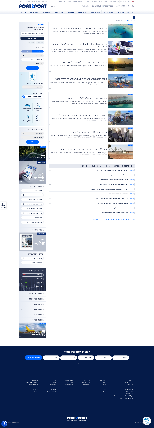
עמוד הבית (130, 12)
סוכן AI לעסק (31, 42)
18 (111, 219)
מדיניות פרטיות (129, 389)
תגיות (126, 20)
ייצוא (38, 51)
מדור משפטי (46, 12)
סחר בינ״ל (53, 380)
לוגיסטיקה (35, 389)
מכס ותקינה (53, 385)
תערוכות (36, 391)
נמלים (104, 383)
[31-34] (96, 219)
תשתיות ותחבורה (69, 385)
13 (124, 219)
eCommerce (82, 12)
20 (106, 219)
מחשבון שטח (39, 309)
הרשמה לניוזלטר (67, 1)
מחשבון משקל (38, 320)
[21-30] (103, 219)
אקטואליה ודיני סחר (51, 391)
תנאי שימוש (130, 387)
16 (116, 219)
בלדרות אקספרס (86, 383)
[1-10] (132, 219)
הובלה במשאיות (69, 380)
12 (126, 219)
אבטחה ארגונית (52, 389)
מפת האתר (130, 385)
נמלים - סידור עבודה (36, 254)
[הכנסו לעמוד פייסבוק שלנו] (32, 172)
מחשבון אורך (39, 304)
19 (109, 219)
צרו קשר (60, 1)
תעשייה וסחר (34, 12)
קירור (104, 389)
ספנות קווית (103, 380)
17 (114, 219)
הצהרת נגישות (129, 391)
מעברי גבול (70, 387)
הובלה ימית (120, 12)
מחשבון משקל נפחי (36, 299)
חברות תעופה (87, 380)
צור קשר (23, 12)
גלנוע (104, 385)
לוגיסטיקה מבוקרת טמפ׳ (32, 383)
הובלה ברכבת (70, 383)
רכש (37, 387)
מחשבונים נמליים (103, 1)
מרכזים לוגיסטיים (33, 385)
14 (121, 219)
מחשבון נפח (39, 314)
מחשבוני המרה (94, 1)
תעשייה (54, 383)
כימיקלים (103, 391)
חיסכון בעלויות (40, 42)
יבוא (27, 51)
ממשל (54, 387)
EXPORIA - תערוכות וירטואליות (125, 398)
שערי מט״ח (86, 1)
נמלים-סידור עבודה (77, 1)
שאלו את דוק (32, 38)
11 (128, 219)
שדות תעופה (87, 387)
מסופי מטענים (102, 387)
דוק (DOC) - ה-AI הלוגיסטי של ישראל (123, 396)
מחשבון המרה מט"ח (36, 293)
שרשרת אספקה (95, 12)
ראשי (128, 1)
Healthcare (70, 12)
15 (119, 219)
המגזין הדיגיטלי (38, 230)
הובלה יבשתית (58, 12)
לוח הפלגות (123, 1)
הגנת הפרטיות (129, 394)
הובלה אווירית (108, 12)
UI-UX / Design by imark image (11, 422)
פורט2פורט (132, 20)
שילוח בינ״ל (35, 380)
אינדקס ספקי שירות (114, 1)
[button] (134, 17)
